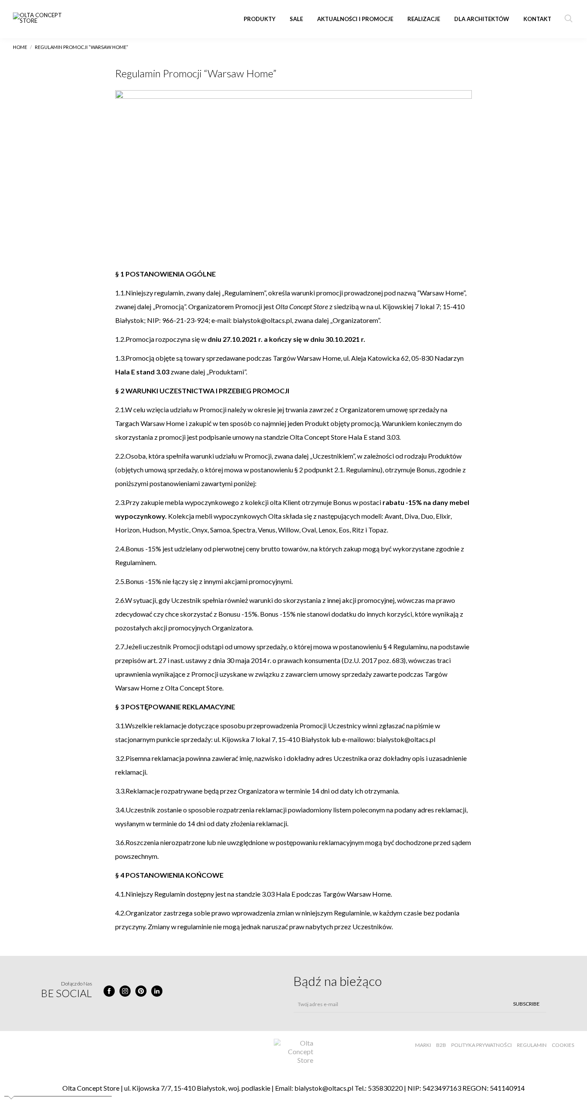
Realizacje (423, 18)
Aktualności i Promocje (355, 18)
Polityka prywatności (481, 1045)
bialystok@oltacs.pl (323, 1088)
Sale (296, 18)
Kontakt (537, 18)
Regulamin (532, 1045)
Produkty (259, 18)
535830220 (385, 1088)
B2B (441, 1045)
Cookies (563, 1045)
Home (20, 47)
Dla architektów (481, 18)
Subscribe (526, 1004)
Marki (423, 1045)
